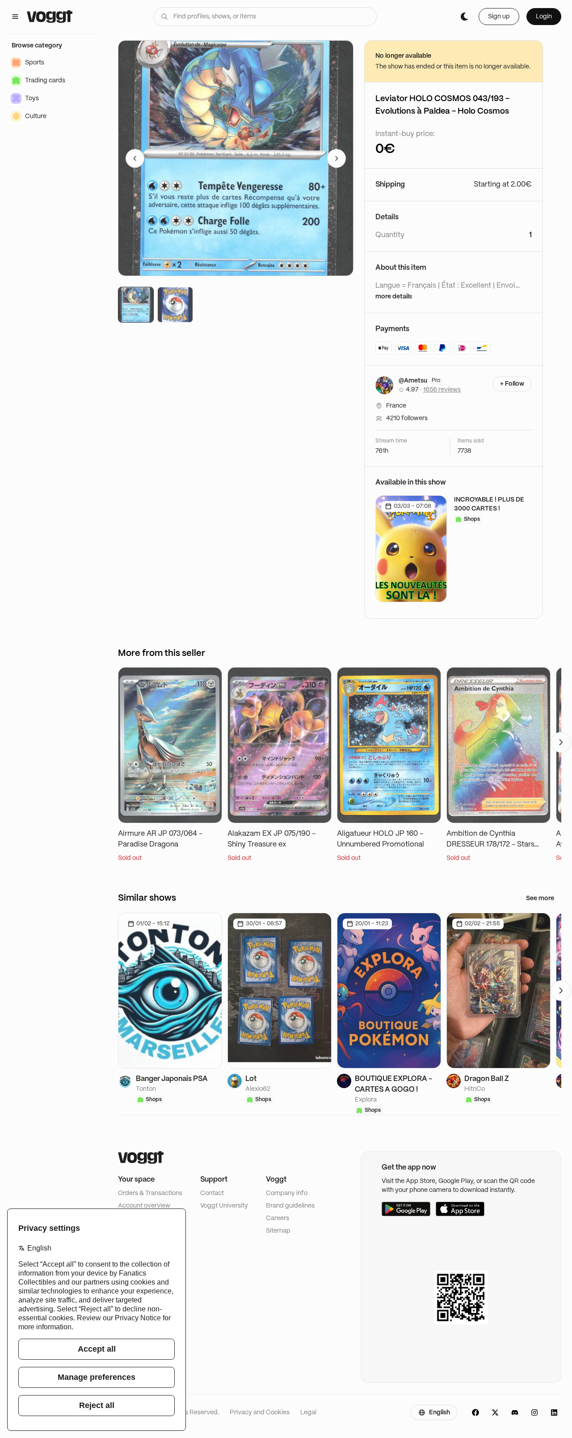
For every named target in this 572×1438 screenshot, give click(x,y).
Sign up (499, 16)
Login (544, 16)
